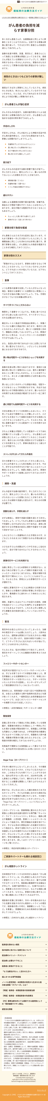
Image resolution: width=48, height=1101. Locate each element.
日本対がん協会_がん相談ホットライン (27, 917)
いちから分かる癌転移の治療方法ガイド (33, 2)
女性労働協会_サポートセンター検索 (26, 708)
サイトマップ (41, 1090)
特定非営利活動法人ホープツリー (25, 848)
